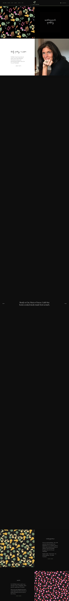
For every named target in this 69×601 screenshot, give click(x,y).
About (15, 2)
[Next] (65, 303)
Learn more (50, 558)
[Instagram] (60, 2)
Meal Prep (5, 2)
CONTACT (64, 2)
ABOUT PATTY (18, 65)
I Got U (19, 2)
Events (9, 2)
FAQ (22, 2)
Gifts (12, 2)
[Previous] (3, 303)
